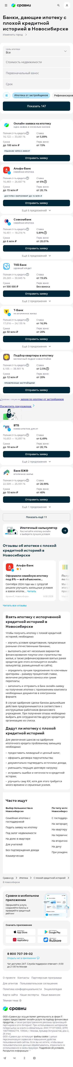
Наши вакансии (50, 994)
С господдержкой (62, 818)
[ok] (24, 1058)
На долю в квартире (18, 838)
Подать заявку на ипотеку (21, 827)
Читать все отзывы (15, 605)
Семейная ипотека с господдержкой (18, 819)
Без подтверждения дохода (22, 850)
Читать (31, 591)
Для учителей (14, 844)
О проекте (9, 977)
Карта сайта (10, 994)
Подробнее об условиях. (51, 1047)
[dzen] (34, 1058)
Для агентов (10, 983)
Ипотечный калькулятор (38, 528)
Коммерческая (15, 855)
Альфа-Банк (24, 565)
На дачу (56, 846)
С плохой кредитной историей (50, 877)
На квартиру (59, 829)
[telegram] (4, 1058)
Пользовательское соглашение (39, 983)
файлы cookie (41, 1036)
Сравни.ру (8, 877)
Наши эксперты (29, 994)
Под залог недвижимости (21, 833)
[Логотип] (36, 1009)
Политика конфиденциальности (22, 989)
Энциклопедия (53, 989)
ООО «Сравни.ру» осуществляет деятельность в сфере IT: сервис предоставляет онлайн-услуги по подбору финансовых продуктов (35, 1019)
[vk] (14, 1058)
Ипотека (23, 877)
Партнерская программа (46, 977)
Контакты (23, 977)
